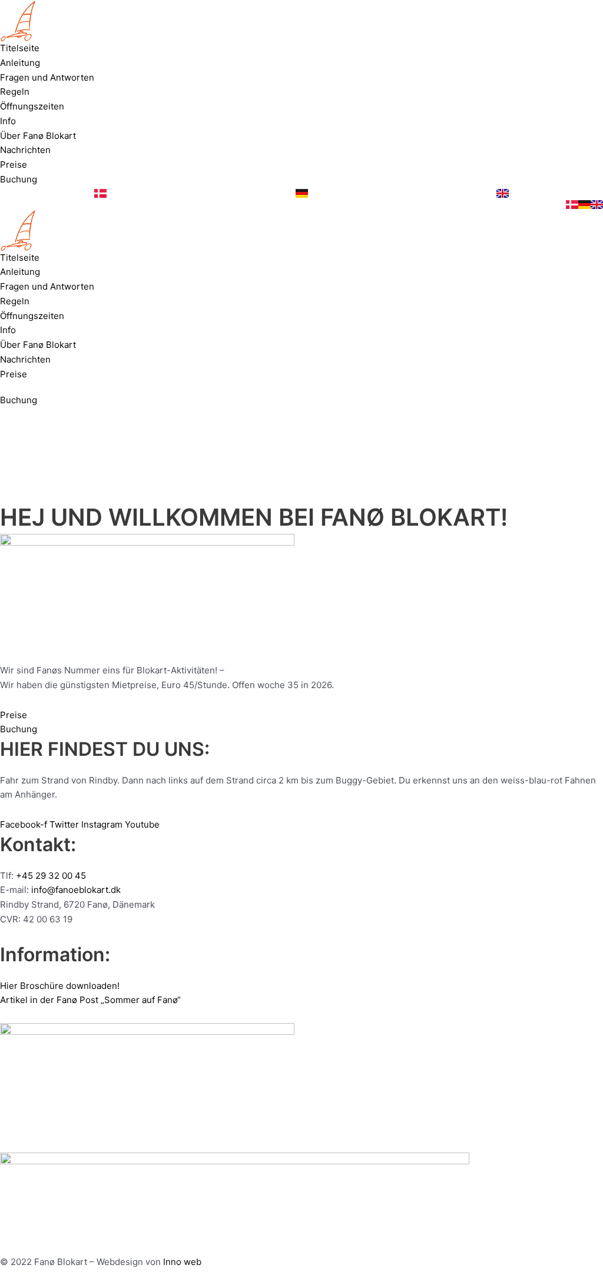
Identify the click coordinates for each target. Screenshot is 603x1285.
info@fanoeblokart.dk (76, 889)
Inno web (182, 1261)
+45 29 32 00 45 (51, 875)
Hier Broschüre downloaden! (60, 985)
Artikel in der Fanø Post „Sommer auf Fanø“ (90, 999)
